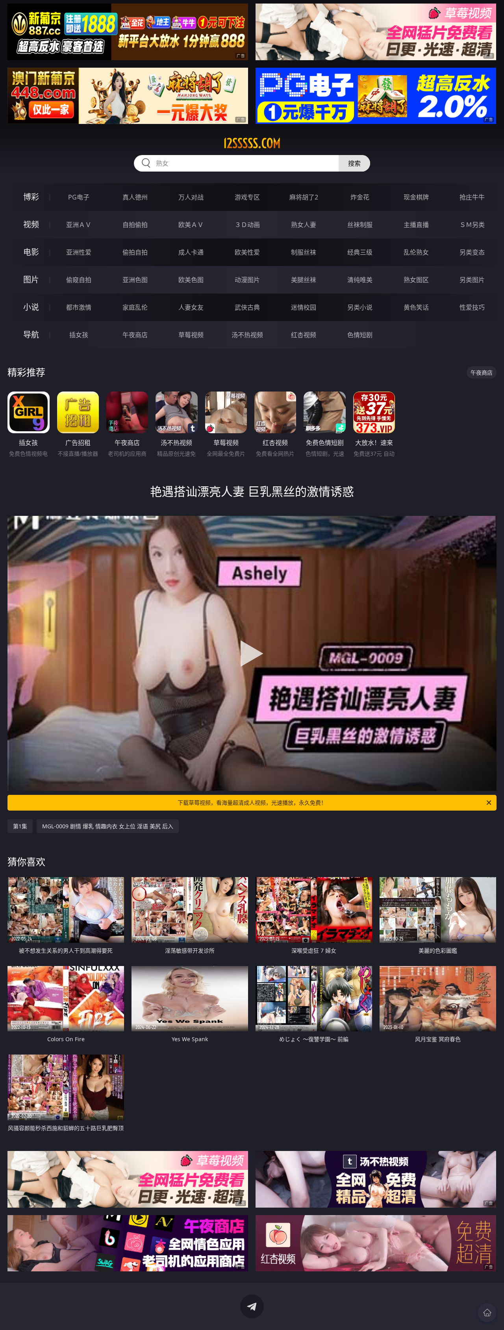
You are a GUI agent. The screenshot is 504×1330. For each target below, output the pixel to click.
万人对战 (191, 197)
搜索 (354, 163)
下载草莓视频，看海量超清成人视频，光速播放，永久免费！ (252, 802)
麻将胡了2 (303, 197)
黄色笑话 (416, 307)
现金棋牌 (416, 197)
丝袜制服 (359, 224)
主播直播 (416, 224)
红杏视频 (303, 335)
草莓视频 (191, 335)
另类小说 (359, 307)
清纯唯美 (359, 279)
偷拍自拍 (135, 252)
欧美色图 (191, 279)
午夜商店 (135, 335)
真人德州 (135, 197)
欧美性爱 (247, 252)
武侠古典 (247, 307)
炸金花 (359, 197)
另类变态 (472, 252)
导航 (31, 334)
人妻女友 (191, 307)
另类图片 (472, 279)
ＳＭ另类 (472, 224)
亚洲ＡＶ (78, 224)
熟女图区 (416, 279)
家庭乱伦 (135, 307)
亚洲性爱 (78, 252)
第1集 (20, 826)
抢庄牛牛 (472, 197)
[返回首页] (487, 1312)
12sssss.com (252, 143)
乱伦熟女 (416, 252)
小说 (31, 307)
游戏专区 (247, 197)
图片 (31, 279)
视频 (31, 224)
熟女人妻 (303, 224)
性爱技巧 (472, 307)
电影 (31, 252)
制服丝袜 (303, 252)
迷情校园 (303, 307)
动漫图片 (247, 279)
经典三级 (359, 252)
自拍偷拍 (135, 224)
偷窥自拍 (78, 279)
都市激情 (78, 307)
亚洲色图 (135, 279)
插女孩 (78, 335)
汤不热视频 (247, 335)
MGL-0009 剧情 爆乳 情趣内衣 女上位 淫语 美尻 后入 (107, 826)
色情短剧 (359, 335)
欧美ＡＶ (191, 224)
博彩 (31, 197)
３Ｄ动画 (247, 224)
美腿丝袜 (303, 279)
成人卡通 (191, 252)
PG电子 (78, 197)
